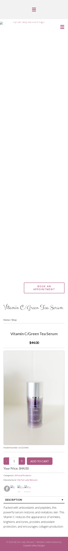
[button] (10, 291)
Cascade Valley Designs (34, 545)
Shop (14, 319)
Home (6, 319)
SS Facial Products (23, 475)
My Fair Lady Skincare (27, 480)
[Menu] (34, 9)
